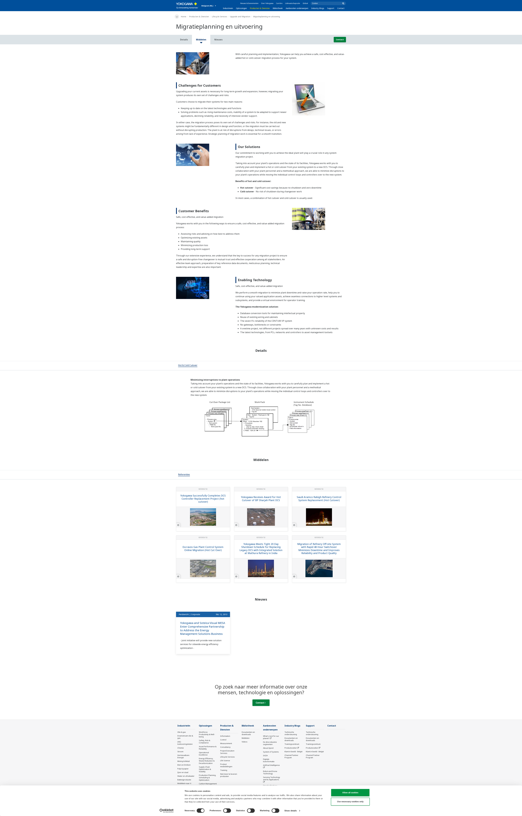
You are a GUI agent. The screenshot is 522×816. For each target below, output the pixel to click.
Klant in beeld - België (293, 751)
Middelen (245, 738)
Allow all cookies (350, 792)
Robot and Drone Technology (270, 772)
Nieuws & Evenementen (249, 3)
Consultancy (225, 747)
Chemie (180, 748)
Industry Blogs (317, 8)
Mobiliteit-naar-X (184, 783)
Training (223, 770)
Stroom (180, 751)
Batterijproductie (184, 779)
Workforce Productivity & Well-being (207, 734)
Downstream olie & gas (185, 737)
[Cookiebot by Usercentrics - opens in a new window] (166, 811)
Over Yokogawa (267, 3)
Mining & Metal (183, 761)
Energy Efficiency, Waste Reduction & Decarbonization (207, 760)
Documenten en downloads (248, 733)
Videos (244, 742)
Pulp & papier (183, 768)
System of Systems (271, 752)
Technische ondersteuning (291, 733)
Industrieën (228, 8)
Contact (340, 8)
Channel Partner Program (291, 756)
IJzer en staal (182, 772)
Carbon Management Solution (208, 784)
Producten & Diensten (260, 8)
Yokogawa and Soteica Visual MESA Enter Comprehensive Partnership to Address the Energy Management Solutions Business (202, 628)
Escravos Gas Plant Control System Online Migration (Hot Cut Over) (203, 548)
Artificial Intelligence (271, 765)
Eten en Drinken (184, 765)
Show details (290, 810)
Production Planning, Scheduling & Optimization (207, 777)
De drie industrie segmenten (270, 743)
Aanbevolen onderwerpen (297, 8)
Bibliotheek (278, 8)
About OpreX (268, 748)
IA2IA (265, 755)
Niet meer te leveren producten (228, 775)
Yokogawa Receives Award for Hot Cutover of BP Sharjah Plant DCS (261, 498)
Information (225, 736)
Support (330, 8)
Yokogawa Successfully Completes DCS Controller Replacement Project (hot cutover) (203, 498)
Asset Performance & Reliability (207, 747)
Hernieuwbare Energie (183, 756)
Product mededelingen (226, 765)
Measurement (226, 743)
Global (305, 3)
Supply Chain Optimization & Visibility (205, 769)
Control (223, 739)
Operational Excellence (204, 753)
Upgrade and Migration (240, 16)
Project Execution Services (227, 751)
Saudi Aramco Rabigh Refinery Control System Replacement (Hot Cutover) (319, 498)
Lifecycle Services (219, 16)
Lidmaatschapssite (292, 3)
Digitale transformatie (268, 760)
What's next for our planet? (271, 737)
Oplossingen (241, 8)
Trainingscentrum (292, 744)
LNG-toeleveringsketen (185, 743)
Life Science (225, 760)
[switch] (227, 810)
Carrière (279, 3)
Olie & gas (181, 732)
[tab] (187, 365)
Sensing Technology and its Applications (271, 778)
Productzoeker (291, 748)
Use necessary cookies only (350, 801)
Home (183, 16)
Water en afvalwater (185, 776)
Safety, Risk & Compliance (204, 741)
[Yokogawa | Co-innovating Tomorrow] (187, 5)
